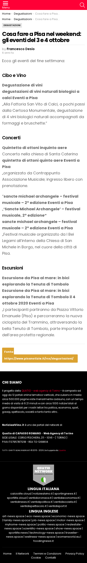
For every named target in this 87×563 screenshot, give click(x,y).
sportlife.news (18, 533)
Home (7, 553)
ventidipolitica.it (41, 502)
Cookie (36, 557)
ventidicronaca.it (40, 498)
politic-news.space (51, 524)
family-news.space (17, 520)
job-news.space (43, 520)
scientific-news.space (38, 528)
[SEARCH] (82, 5)
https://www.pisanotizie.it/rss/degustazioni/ (38, 359)
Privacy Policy (74, 553)
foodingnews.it (43, 541)
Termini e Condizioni (47, 553)
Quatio (62, 450)
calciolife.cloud (20, 494)
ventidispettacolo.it (33, 506)
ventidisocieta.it (65, 502)
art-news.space (13, 516)
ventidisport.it (57, 506)
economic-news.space (68, 516)
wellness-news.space (40, 537)
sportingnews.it (64, 494)
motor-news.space (70, 520)
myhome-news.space (20, 524)
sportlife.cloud (17, 498)
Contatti (50, 557)
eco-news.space (38, 516)
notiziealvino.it (43, 494)
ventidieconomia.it (66, 498)
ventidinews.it (19, 502)
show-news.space (68, 528)
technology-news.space (47, 533)
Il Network (22, 553)
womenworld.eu (68, 537)
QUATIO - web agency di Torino (41, 390)
